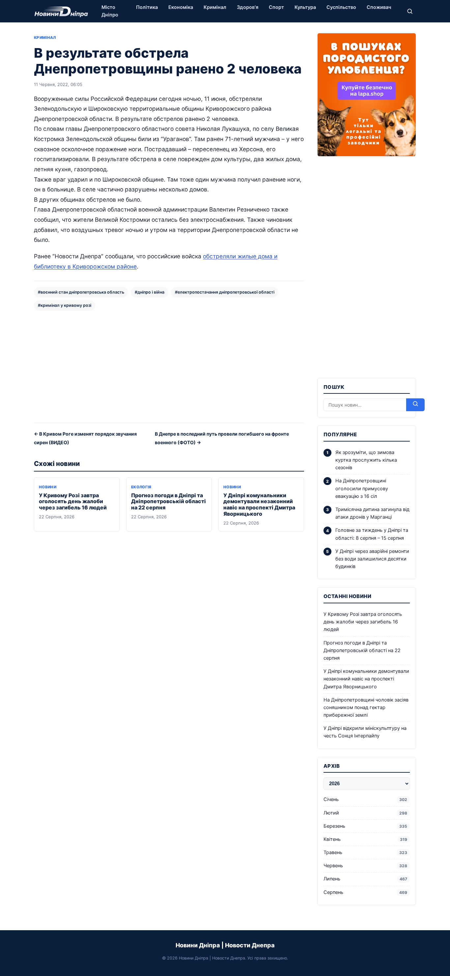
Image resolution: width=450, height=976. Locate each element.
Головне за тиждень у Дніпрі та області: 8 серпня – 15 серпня (371, 534)
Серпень (365, 892)
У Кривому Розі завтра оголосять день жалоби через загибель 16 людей (73, 501)
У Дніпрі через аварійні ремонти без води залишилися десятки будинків (372, 558)
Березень (365, 826)
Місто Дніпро (109, 11)
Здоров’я (247, 7)
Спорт (276, 7)
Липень (365, 879)
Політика (147, 7)
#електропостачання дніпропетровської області (224, 292)
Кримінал (215, 7)
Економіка (180, 7)
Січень (365, 799)
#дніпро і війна (149, 292)
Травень (365, 852)
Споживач (379, 7)
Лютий (365, 813)
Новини (47, 487)
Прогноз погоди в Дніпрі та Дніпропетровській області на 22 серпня (168, 501)
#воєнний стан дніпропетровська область (81, 292)
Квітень (365, 839)
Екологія (141, 487)
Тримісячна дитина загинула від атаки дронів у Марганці (372, 513)
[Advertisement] (169, 366)
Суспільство (341, 7)
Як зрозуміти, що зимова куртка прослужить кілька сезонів (366, 460)
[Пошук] (410, 11)
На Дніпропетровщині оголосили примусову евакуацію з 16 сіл (361, 488)
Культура (305, 7)
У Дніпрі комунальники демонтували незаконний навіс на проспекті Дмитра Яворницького (259, 504)
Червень (365, 866)
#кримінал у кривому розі (64, 305)
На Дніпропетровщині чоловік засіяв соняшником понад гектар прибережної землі (365, 707)
